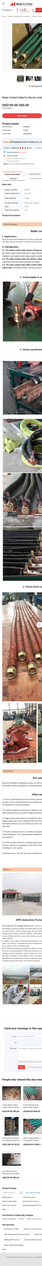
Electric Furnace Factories (33, 1229)
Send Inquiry (22, 116)
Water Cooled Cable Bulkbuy (14, 1245)
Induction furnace (29, 1197)
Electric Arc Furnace (9, 1205)
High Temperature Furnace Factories (16, 1234)
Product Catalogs (34, 1193)
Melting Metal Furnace (11, 1240)
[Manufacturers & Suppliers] (21, 4)
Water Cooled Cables (9, 1201)
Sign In (5, 164)
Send (21, 1067)
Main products (7, 1197)
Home (4, 16)
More (4, 1249)
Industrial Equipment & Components (19, 16)
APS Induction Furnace (31, 1201)
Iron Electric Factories (11, 1229)
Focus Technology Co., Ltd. (28, 1257)
